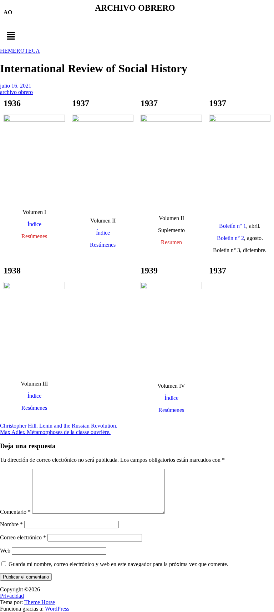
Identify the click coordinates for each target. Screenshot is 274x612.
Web (5, 551)
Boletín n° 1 (232, 226)
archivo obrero (16, 92)
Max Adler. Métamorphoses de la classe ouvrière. (55, 432)
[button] (137, 36)
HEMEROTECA (20, 51)
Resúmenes (103, 245)
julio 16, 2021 (15, 86)
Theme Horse (39, 602)
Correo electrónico (23, 537)
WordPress (57, 609)
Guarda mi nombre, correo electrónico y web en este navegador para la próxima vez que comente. (118, 564)
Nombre (11, 524)
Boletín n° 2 (230, 238)
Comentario (15, 512)
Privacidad (12, 596)
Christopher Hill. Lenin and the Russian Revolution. (58, 426)
